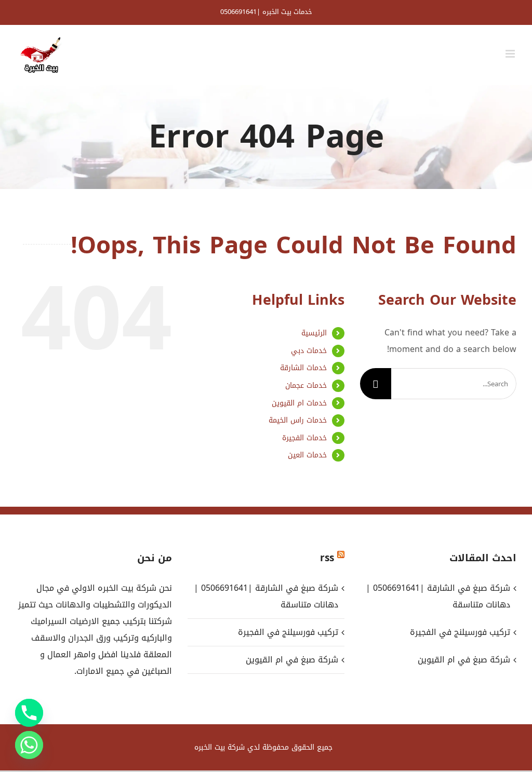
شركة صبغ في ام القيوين (292, 660)
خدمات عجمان (306, 385)
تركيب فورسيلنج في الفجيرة (288, 632)
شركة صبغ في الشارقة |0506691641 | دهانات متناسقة (266, 596)
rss (327, 558)
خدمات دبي (309, 351)
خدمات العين (307, 455)
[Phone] (29, 713)
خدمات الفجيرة (304, 438)
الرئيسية (314, 333)
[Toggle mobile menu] (511, 53)
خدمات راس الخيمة (298, 420)
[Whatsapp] (29, 745)
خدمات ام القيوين (299, 403)
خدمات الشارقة (303, 368)
